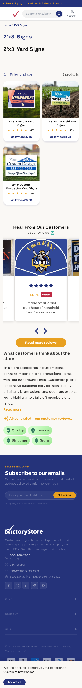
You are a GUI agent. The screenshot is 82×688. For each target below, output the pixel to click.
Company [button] (11, 614)
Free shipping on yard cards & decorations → (34, 3)
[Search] (59, 14)
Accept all (14, 682)
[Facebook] (8, 585)
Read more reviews (41, 342)
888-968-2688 (20, 555)
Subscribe (64, 495)
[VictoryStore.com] (16, 14)
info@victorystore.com (24, 570)
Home (7, 25)
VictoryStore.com (26, 646)
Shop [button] (8, 599)
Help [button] (8, 629)
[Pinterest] (34, 585)
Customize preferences (18, 671)
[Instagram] (17, 585)
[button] (38, 331)
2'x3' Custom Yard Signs (21, 123)
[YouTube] (43, 585)
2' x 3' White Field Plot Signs (60, 123)
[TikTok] (25, 585)
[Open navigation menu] (7, 14)
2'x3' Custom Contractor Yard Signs (21, 186)
